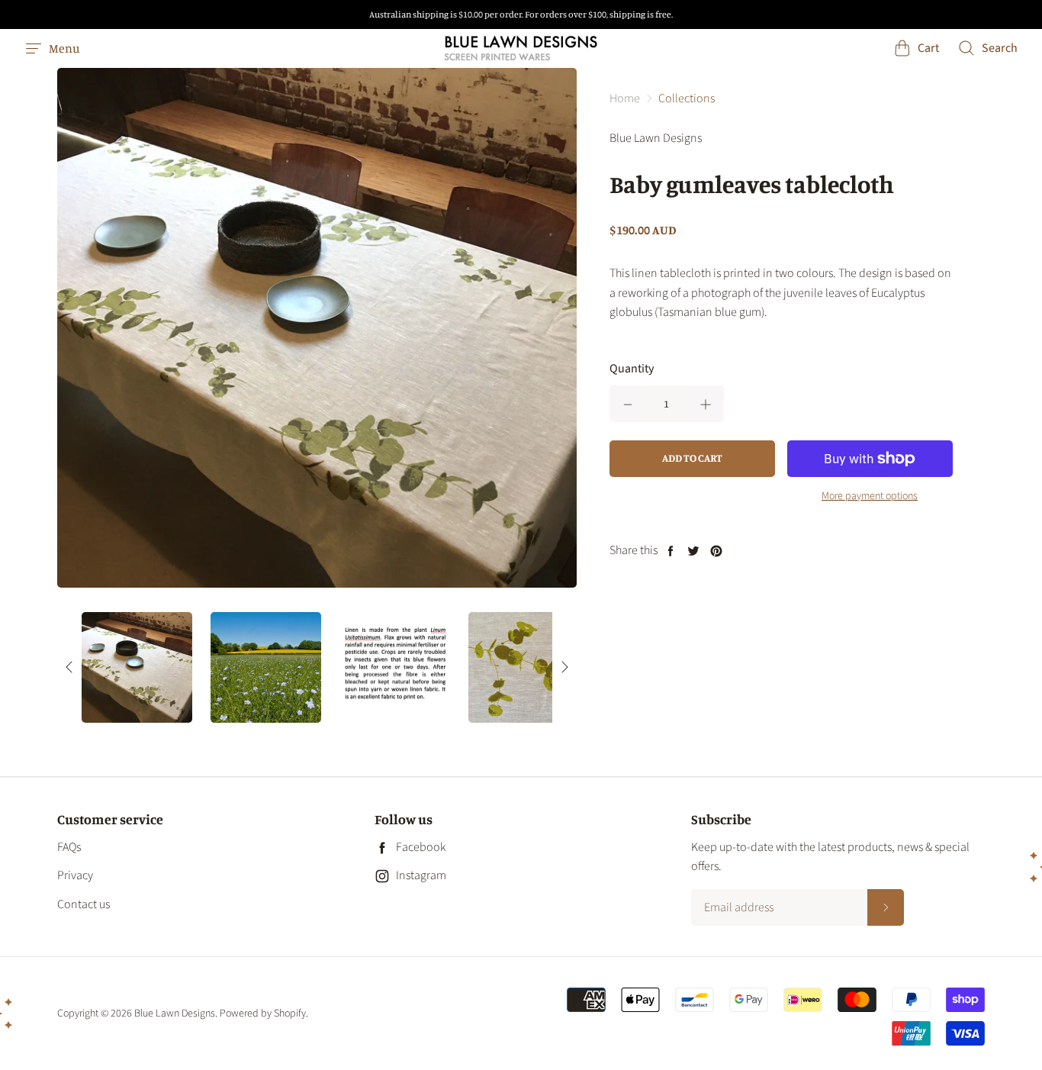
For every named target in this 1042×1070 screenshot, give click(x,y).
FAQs (69, 847)
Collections (686, 98)
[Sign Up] (885, 907)
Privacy (75, 875)
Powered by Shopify (263, 1013)
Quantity (631, 368)
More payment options (870, 496)
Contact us (83, 904)
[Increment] (705, 403)
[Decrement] (627, 403)
